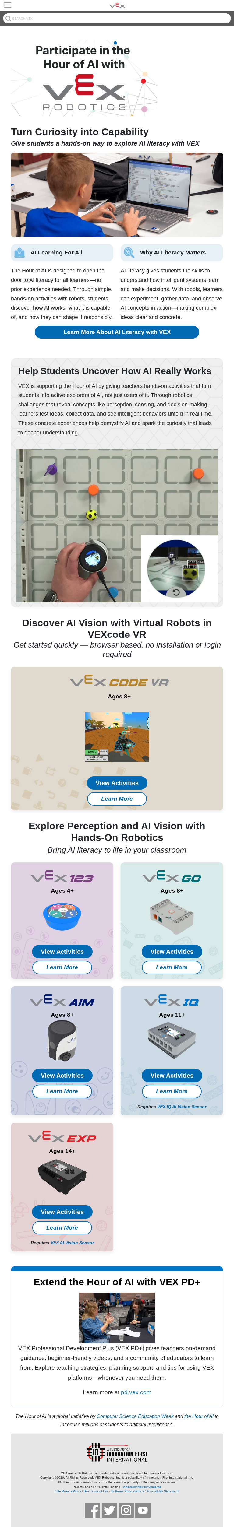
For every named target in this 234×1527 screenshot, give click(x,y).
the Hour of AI (199, 1416)
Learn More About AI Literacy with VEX (117, 332)
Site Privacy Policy (68, 1491)
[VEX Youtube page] (143, 1510)
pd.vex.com (136, 1392)
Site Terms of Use (96, 1491)
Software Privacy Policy (127, 1491)
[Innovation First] (117, 1452)
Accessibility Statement (162, 1491)
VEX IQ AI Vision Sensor (181, 1106)
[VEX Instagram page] (126, 1510)
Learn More (117, 798)
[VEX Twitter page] (109, 1510)
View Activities (117, 783)
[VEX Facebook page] (92, 1510)
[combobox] (117, 18)
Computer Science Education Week (135, 1416)
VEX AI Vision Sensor (72, 1242)
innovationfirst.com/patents (142, 1486)
